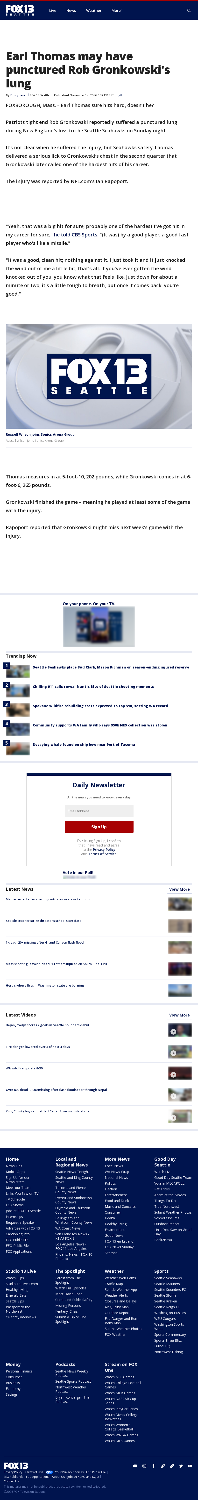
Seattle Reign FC (167, 1307)
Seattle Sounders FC (170, 1289)
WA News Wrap (117, 1171)
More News (117, 1159)
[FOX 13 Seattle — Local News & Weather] (22, 10)
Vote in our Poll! (78, 872)
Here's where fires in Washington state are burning (45, 985)
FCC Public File (17, 1239)
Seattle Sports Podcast (73, 1381)
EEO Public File (17, 1245)
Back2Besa (163, 1239)
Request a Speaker (20, 1222)
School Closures (166, 1218)
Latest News (19, 889)
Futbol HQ (162, 1346)
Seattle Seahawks (168, 1278)
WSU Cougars (165, 1318)
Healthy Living (116, 1224)
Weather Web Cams (120, 1278)
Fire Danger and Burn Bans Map (121, 1320)
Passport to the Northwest (18, 1309)
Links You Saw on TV (22, 1193)
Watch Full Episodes (70, 1288)
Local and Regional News (71, 1162)
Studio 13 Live (21, 1271)
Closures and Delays (121, 1301)
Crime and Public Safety (73, 1299)
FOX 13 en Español (119, 1241)
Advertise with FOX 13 (23, 1228)
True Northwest (166, 1206)
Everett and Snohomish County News (73, 1199)
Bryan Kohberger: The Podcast (72, 1399)
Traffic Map (114, 1283)
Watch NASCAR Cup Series (120, 1400)
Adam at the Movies (170, 1195)
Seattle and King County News (74, 1179)
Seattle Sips (15, 1301)
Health (110, 1218)
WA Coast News (68, 1228)
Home (12, 1159)
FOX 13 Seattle (40, 95)
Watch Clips (15, 1278)
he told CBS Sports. (76, 234)
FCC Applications (19, 1251)
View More (179, 889)
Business (13, 1382)
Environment (115, 1229)
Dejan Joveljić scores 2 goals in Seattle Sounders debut (47, 1025)
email (190, 1466)
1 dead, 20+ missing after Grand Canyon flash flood (45, 942)
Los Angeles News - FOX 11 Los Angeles (71, 1246)
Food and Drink (117, 1200)
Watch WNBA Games (121, 1435)
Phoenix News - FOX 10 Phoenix (73, 1256)
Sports (161, 1271)
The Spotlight (70, 1271)
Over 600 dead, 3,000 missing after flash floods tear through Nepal (56, 1090)
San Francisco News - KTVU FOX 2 (72, 1236)
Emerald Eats (16, 1295)
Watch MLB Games (120, 1393)
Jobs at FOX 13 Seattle (23, 1211)
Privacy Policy (104, 849)
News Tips (14, 1166)
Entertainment (116, 1195)
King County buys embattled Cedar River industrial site (48, 1111)
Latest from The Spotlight (68, 1280)
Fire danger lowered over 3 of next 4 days (38, 1047)
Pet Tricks (162, 1189)
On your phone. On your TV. (89, 603)
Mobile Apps (15, 1171)
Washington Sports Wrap (169, 1326)
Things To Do (165, 1200)
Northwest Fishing (168, 1352)
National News (116, 1177)
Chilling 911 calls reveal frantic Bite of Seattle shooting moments (93, 686)
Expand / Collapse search (189, 10)
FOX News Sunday (119, 1247)
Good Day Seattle (165, 1162)
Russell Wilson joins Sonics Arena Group (40, 434)
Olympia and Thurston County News (72, 1210)
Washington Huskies (170, 1312)
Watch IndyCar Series (121, 1409)
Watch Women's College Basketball (119, 1426)
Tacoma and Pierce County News (70, 1189)
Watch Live (162, 1171)
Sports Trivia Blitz (168, 1340)
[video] (180, 1030)
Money (13, 1364)
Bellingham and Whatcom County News (73, 1220)
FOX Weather (115, 1334)
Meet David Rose (68, 1294)
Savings (12, 1394)
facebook (153, 1466)
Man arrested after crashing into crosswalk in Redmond (49, 899)
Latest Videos (21, 1015)
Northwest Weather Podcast (70, 1389)
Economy (13, 1388)
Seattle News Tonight (72, 1171)
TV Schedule (15, 1199)
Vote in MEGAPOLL (169, 1183)
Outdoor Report (166, 1224)
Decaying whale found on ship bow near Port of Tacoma (84, 744)
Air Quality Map (117, 1307)
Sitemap (111, 1253)
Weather (114, 1271)
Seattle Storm (165, 1295)
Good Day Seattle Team (173, 1177)
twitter (181, 1466)
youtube (135, 1466)
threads (172, 1466)
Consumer (113, 1212)
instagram (144, 1466)
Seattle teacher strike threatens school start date (43, 920)
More (116, 10)
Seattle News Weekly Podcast (71, 1373)
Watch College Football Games (123, 1384)
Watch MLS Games (120, 1440)
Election (111, 1189)
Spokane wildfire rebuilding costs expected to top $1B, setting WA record (100, 706)
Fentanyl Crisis (66, 1311)
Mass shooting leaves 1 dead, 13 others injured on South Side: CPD (56, 964)
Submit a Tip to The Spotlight (70, 1319)
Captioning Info (18, 1234)
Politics (110, 1183)
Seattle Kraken (165, 1301)
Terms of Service (102, 854)
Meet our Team (18, 1187)
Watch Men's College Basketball (121, 1416)
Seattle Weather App (121, 1289)
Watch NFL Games (119, 1377)
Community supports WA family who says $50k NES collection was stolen (100, 725)
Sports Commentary (170, 1334)
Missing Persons (68, 1305)
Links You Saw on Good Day (172, 1231)
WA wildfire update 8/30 (24, 1068)
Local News (114, 1166)
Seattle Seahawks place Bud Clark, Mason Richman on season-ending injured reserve (111, 667)
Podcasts (65, 1364)
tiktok (163, 1466)
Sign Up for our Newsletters (17, 1179)
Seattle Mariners (167, 1283)
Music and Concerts (120, 1206)
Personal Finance (19, 1371)
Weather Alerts (116, 1295)
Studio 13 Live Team (22, 1283)
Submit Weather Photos (173, 1212)
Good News (114, 1235)
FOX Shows (15, 1205)
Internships (14, 1216)
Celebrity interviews (21, 1317)
